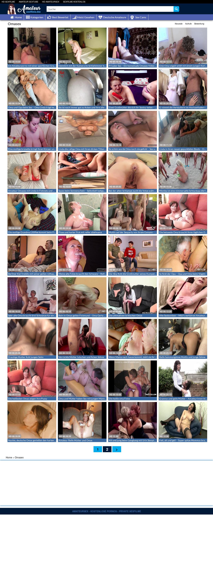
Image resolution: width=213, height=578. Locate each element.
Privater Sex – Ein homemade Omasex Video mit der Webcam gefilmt (144, 65)
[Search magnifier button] (176, 9)
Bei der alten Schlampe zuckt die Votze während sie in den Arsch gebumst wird (149, 190)
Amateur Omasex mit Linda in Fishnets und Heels (33, 190)
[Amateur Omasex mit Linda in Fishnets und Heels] (31, 170)
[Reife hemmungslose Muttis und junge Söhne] (183, 337)
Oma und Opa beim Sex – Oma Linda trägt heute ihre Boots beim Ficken (45, 107)
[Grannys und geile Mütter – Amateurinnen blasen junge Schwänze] (183, 378)
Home (9, 457)
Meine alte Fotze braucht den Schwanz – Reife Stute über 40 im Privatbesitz (97, 273)
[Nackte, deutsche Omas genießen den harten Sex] (31, 420)
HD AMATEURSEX (50, 1)
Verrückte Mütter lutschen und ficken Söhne (81, 357)
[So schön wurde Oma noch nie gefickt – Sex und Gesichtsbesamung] (132, 129)
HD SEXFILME (8, 1)
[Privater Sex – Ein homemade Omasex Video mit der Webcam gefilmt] (132, 46)
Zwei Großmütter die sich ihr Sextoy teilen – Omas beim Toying (141, 107)
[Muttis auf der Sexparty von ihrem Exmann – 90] (132, 212)
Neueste (179, 23)
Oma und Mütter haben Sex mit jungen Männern (83, 398)
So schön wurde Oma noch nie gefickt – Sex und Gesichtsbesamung (143, 149)
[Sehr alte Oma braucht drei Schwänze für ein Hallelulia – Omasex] (31, 295)
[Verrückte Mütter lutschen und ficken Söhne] (82, 337)
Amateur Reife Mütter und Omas (75, 440)
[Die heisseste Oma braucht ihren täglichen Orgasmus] (183, 212)
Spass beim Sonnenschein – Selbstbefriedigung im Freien (88, 190)
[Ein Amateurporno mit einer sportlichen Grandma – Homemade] (31, 46)
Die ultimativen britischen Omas (125, 315)
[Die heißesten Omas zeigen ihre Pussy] (31, 378)
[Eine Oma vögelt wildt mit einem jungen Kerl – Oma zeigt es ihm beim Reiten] (183, 46)
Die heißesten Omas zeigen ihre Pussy (27, 398)
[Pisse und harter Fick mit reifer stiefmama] (82, 212)
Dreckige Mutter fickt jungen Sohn (25, 357)
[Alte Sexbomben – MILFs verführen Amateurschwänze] (183, 295)
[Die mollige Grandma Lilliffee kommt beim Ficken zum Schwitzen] (31, 212)
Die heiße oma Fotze (119, 398)
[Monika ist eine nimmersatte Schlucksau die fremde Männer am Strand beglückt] (183, 170)
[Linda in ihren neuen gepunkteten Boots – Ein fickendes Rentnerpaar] (183, 129)
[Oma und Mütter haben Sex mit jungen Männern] (82, 378)
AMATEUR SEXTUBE (28, 1)
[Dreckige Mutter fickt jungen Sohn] (31, 337)
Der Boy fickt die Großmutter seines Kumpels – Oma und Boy (140, 273)
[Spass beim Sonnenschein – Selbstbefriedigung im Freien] (82, 170)
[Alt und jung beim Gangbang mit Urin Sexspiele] (132, 420)
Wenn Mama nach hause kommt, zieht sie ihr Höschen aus (138, 357)
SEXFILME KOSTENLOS (74, 1)
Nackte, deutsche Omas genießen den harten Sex (33, 440)
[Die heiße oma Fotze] (132, 378)
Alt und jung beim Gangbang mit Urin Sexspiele (133, 440)
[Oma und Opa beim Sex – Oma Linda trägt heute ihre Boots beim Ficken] (31, 87)
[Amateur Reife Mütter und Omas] (82, 420)
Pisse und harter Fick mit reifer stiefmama (80, 232)
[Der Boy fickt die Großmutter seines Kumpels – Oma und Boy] (132, 254)
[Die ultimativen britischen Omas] (132, 295)
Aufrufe (188, 23)
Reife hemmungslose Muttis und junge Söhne (182, 357)
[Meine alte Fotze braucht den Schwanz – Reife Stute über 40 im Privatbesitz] (82, 254)
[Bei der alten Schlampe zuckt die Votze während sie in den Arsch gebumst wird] (132, 170)
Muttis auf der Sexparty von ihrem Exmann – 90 (133, 232)
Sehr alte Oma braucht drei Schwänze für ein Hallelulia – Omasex (41, 315)
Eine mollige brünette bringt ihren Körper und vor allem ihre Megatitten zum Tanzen (51, 149)
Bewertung (199, 23)
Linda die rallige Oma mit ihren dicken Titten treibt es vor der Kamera (94, 149)
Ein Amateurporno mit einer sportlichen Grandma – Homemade (41, 65)
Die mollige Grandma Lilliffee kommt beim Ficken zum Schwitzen (41, 232)
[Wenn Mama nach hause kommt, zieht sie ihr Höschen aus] (132, 337)
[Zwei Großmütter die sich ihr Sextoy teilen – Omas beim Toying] (132, 87)
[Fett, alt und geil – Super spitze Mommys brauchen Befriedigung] (183, 420)
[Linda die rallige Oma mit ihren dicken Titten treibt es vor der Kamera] (82, 129)
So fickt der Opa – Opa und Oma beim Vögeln (182, 273)
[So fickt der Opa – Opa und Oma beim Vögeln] (183, 254)
